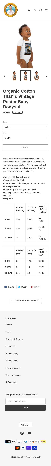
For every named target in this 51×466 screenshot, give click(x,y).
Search (8, 325)
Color (5, 122)
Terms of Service (13, 368)
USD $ (24, 425)
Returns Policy (11, 353)
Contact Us (10, 346)
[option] (14, 76)
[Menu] (46, 10)
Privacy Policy (11, 361)
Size (5, 133)
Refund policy (11, 382)
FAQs (8, 332)
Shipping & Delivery (14, 339)
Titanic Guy (21, 457)
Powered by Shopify (33, 457)
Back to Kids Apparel (27, 301)
